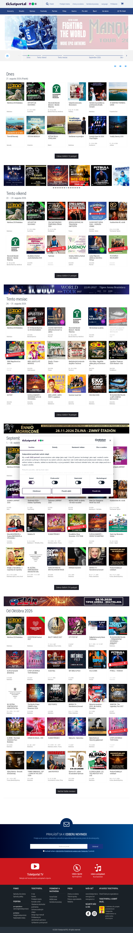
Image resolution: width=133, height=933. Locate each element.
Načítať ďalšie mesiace (66, 791)
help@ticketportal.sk (19, 915)
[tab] (12, 11)
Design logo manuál (37, 915)
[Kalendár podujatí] (7, 55)
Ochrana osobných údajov (37, 910)
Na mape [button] (123, 11)
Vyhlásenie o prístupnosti (39, 922)
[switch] (55, 482)
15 (79, 187)
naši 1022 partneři (33, 457)
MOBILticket (53, 899)
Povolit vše (96, 491)
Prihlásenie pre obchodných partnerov (38, 918)
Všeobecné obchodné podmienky (38, 905)
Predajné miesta (65, 4)
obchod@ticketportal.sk (21, 909)
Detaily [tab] (54, 447)
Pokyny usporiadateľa (74, 899)
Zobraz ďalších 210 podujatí (66, 587)
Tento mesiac (62, 57)
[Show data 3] (125, 66)
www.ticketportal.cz (91, 894)
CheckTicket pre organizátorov (108, 894)
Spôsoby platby (18, 896)
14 (77, 187)
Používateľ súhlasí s (69, 851)
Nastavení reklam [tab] (78, 447)
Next (126, 56)
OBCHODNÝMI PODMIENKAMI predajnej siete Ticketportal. (72, 851)
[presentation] (115, 45)
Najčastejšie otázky (19, 918)
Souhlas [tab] (31, 447)
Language (104, 4)
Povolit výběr (66, 491)
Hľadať (51, 4)
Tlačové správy (72, 896)
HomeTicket (53, 897)
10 (70, 187)
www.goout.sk (90, 896)
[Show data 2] (120, 66)
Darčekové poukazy (92, 4)
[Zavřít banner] (110, 440)
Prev (19, 56)
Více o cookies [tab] (101, 447)
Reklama (70, 902)
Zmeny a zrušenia (78, 4)
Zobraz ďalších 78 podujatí (66, 414)
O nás (33, 894)
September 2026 (95, 57)
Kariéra (33, 896)
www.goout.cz (90, 899)
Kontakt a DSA (36, 902)
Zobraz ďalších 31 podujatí (66, 275)
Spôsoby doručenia (19, 894)
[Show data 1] (115, 66)
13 (75, 187)
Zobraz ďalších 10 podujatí (66, 156)
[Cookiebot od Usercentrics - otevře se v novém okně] (96, 440)
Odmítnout (37, 491)
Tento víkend (41, 57)
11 (72, 187)
